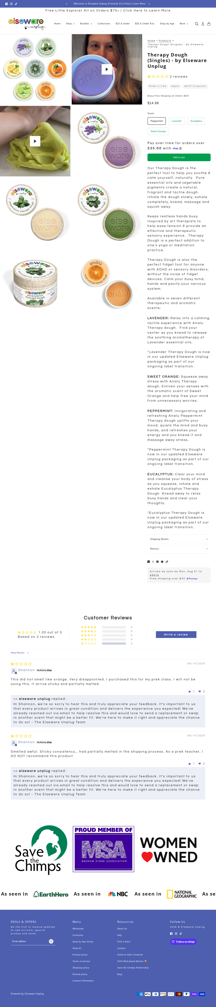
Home (151, 41)
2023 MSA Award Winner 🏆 (132, 961)
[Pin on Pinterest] (157, 561)
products (165, 41)
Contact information (83, 981)
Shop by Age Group (83, 942)
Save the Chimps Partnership (133, 968)
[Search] (196, 24)
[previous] (66, 3)
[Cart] (209, 24)
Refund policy (80, 974)
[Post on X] (153, 561)
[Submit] (51, 941)
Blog (119, 974)
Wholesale (78, 929)
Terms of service (81, 961)
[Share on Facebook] (148, 561)
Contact (121, 948)
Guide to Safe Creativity (130, 955)
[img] (21, 664)
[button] (158, 76)
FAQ (119, 935)
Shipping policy (81, 968)
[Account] (203, 24)
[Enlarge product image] (35, 69)
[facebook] (6, 4)
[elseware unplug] (27, 23)
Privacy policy (80, 955)
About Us (122, 929)
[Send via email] (162, 561)
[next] (149, 3)
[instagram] (11, 4)
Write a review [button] (176, 634)
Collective (78, 935)
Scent (150, 113)
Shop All (77, 948)
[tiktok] (16, 4)
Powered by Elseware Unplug (27, 993)
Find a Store (123, 942)
